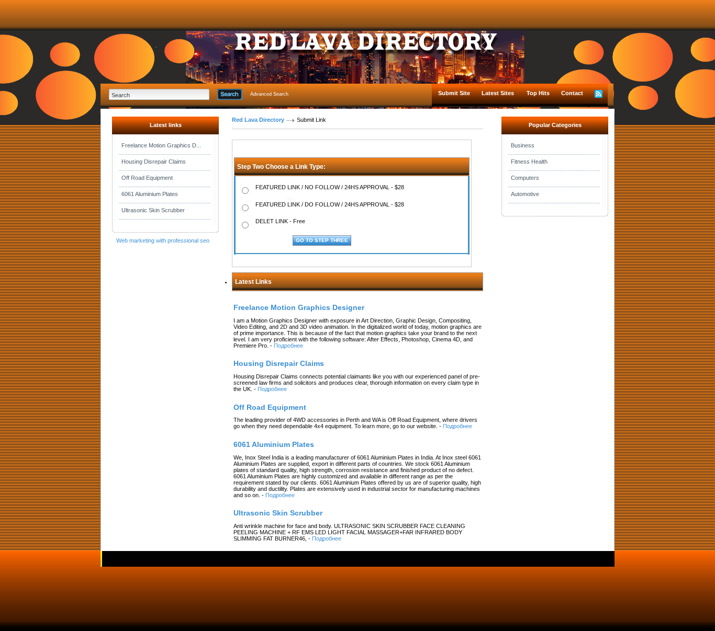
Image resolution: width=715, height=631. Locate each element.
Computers (525, 178)
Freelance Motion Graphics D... (161, 145)
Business (522, 145)
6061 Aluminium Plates (149, 194)
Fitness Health (529, 161)
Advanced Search (269, 94)
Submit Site (454, 93)
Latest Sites (498, 93)
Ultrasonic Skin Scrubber (153, 210)
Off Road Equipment (147, 178)
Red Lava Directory (258, 120)
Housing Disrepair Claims (153, 161)
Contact (572, 93)
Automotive (525, 194)
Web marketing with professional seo (162, 240)
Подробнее (288, 345)
